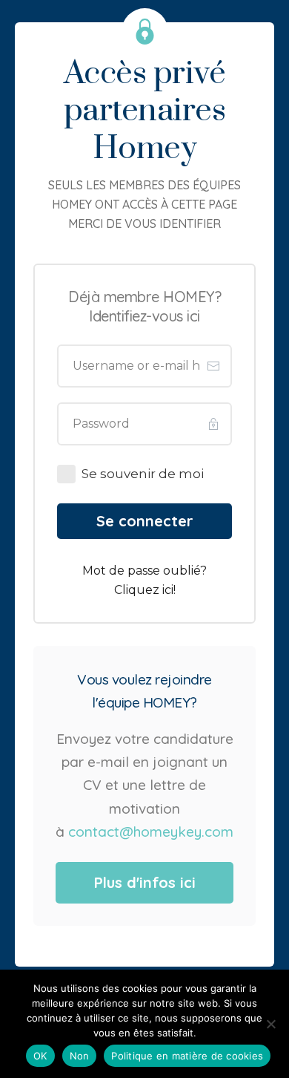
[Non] (270, 1023)
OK (40, 1056)
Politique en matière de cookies (187, 1056)
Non (80, 1056)
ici (167, 590)
